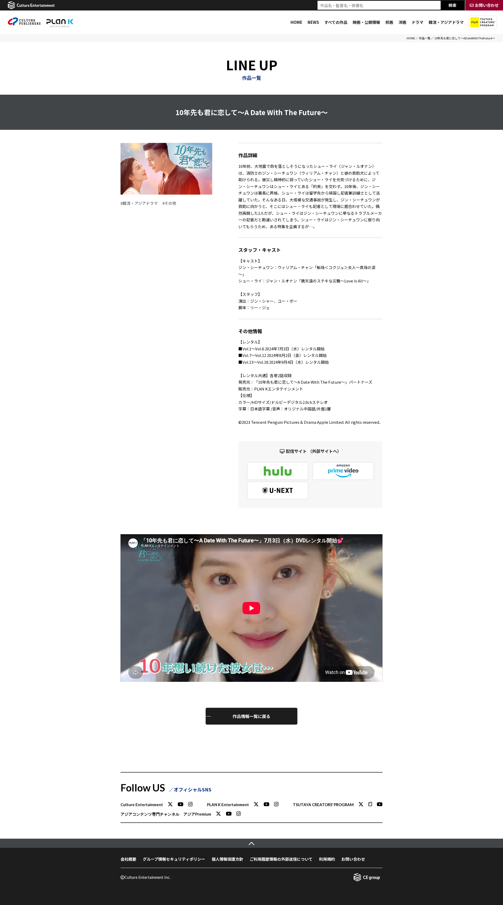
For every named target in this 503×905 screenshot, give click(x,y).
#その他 (169, 203)
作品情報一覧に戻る (251, 716)
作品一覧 (424, 38)
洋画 (402, 22)
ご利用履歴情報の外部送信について (281, 859)
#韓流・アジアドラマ (139, 203)
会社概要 (128, 859)
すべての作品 (335, 22)
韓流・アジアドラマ (446, 22)
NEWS (313, 22)
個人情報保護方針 (227, 859)
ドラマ (417, 22)
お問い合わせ (353, 859)
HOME (296, 22)
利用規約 (327, 859)
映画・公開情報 (366, 22)
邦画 (389, 22)
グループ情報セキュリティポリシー (174, 859)
